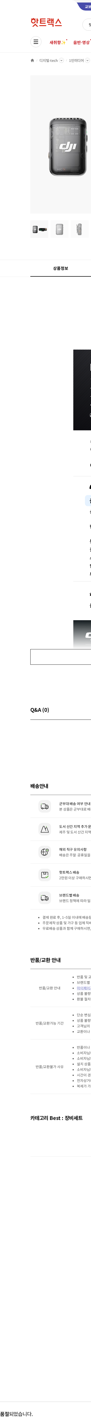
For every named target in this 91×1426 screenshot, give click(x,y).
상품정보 (60, 268)
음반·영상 (81, 42)
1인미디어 (76, 60)
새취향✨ (58, 42)
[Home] (32, 60)
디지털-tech (48, 60)
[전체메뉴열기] (35, 41)
